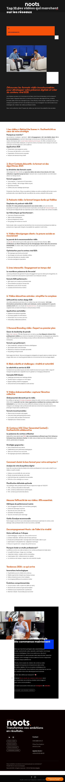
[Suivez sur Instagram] (13, 737)
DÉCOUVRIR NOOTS (13, 32)
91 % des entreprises (25, 400)
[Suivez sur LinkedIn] (9, 737)
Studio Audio (12, 744)
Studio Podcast (13, 747)
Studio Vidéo (12, 741)
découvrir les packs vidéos (23, 690)
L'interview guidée (13, 750)
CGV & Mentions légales (33, 768)
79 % (24, 436)
